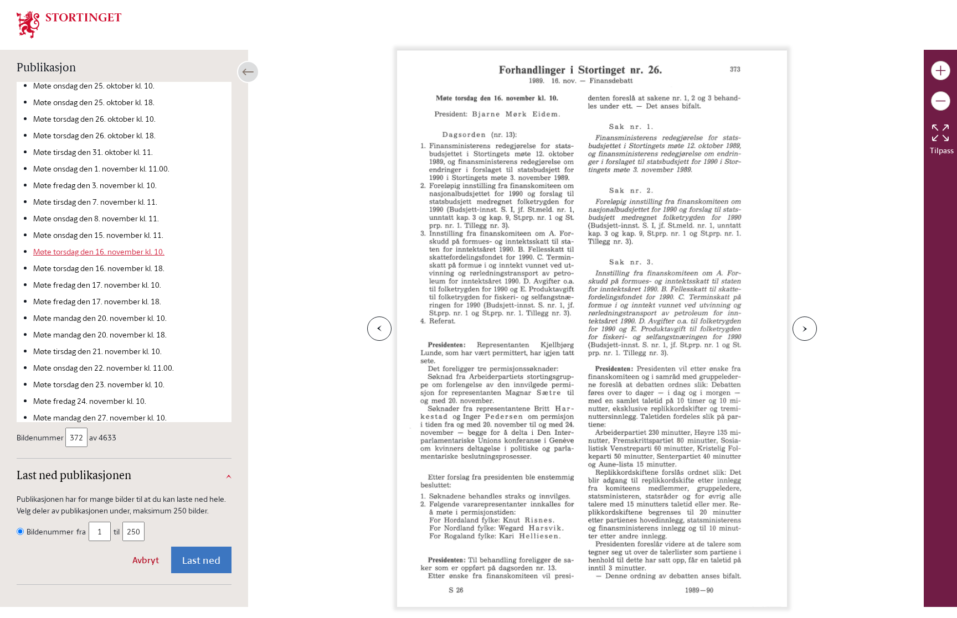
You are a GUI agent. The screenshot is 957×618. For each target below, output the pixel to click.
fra (81, 531)
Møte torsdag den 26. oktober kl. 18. (94, 135)
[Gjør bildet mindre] (940, 101)
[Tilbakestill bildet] (940, 133)
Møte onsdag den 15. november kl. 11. (98, 235)
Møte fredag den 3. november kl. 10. (95, 185)
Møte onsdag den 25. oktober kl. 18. (94, 102)
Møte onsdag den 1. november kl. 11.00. (101, 168)
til (117, 531)
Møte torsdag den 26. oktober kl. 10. (94, 118)
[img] (69, 24)
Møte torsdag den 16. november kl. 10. (98, 251)
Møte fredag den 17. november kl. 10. (97, 284)
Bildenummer (40, 437)
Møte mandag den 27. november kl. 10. (100, 417)
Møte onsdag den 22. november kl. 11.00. (103, 367)
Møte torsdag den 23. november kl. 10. (98, 384)
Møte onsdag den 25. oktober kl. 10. (94, 85)
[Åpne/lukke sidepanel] (248, 72)
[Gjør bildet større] (940, 70)
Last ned (201, 560)
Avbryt (145, 560)
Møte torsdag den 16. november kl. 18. (98, 268)
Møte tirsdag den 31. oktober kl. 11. (93, 152)
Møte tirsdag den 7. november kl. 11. (95, 201)
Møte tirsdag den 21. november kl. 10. (97, 351)
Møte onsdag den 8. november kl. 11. (96, 218)
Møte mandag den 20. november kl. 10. (100, 318)
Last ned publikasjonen (74, 476)
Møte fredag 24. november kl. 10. (89, 401)
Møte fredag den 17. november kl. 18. (97, 301)
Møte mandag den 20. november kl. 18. (100, 334)
